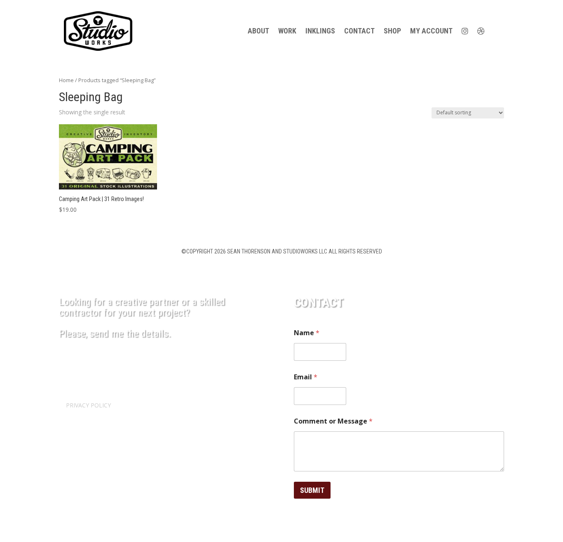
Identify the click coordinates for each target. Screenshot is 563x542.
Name (306, 333)
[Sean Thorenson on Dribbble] (481, 31)
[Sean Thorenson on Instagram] (465, 31)
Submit (312, 490)
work (287, 30)
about (258, 30)
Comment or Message (333, 421)
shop (392, 30)
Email (305, 377)
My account (431, 30)
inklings (320, 30)
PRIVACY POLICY (88, 405)
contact (359, 30)
